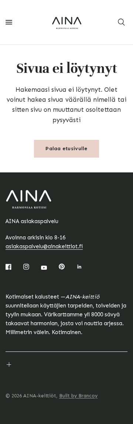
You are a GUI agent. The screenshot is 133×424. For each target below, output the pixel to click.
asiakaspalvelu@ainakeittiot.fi (44, 246)
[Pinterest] (67, 266)
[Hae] (121, 22)
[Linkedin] (84, 267)
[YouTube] (49, 267)
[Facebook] (14, 267)
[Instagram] (31, 267)
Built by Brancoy (78, 395)
